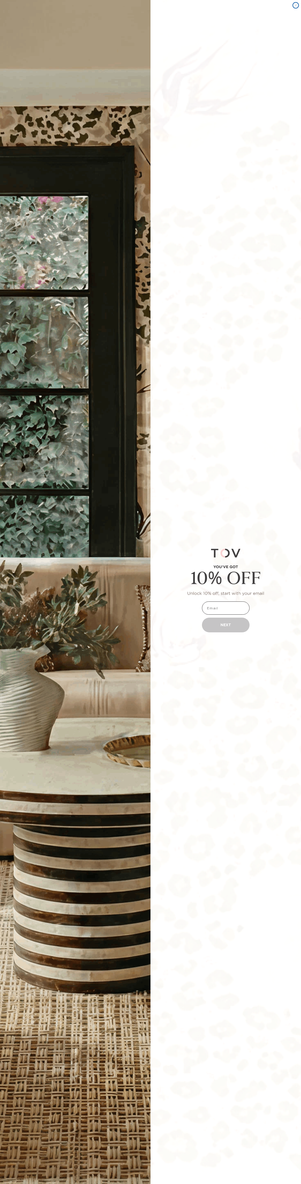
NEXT (225, 625)
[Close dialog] (296, 5)
